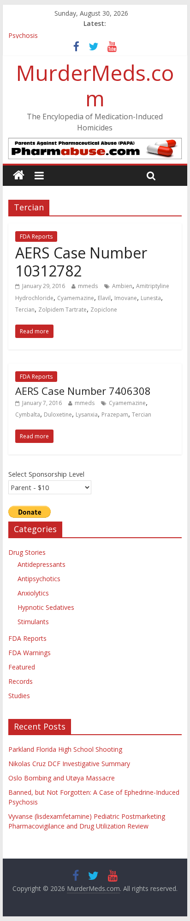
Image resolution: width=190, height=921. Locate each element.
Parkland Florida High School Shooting (65, 749)
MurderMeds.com (95, 85)
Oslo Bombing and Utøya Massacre (61, 778)
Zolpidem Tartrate (62, 309)
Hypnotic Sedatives (46, 607)
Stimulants (33, 621)
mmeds (88, 286)
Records (20, 681)
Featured (21, 667)
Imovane (125, 298)
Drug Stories (27, 552)
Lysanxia (87, 414)
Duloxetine (58, 414)
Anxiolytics (33, 593)
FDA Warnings (29, 652)
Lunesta (151, 298)
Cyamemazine (75, 298)
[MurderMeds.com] (18, 175)
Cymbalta (27, 414)
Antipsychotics (39, 578)
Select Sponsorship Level (46, 474)
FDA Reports (36, 236)
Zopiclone (103, 309)
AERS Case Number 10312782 (81, 261)
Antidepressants (41, 564)
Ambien (122, 286)
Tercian (25, 309)
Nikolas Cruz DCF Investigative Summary (69, 763)
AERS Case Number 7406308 (83, 391)
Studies (19, 695)
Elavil (104, 298)
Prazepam (114, 414)
